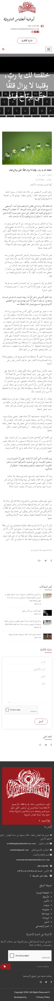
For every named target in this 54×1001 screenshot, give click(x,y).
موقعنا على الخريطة (40, 876)
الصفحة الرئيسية (42, 892)
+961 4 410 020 (33, 26)
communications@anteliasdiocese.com (33, 860)
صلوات (46, 905)
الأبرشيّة (46, 897)
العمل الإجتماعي (42, 926)
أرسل (41, 721)
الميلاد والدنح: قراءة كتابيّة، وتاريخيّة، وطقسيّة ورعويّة (25, 634)
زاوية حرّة (45, 913)
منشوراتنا (45, 909)
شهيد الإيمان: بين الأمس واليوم (31, 611)
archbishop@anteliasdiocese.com (21, 843)
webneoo (31, 997)
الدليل (46, 922)
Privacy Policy (43, 997)
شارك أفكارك (27, 40)
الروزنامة (46, 917)
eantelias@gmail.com (19, 850)
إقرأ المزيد (45, 821)
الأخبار (46, 901)
